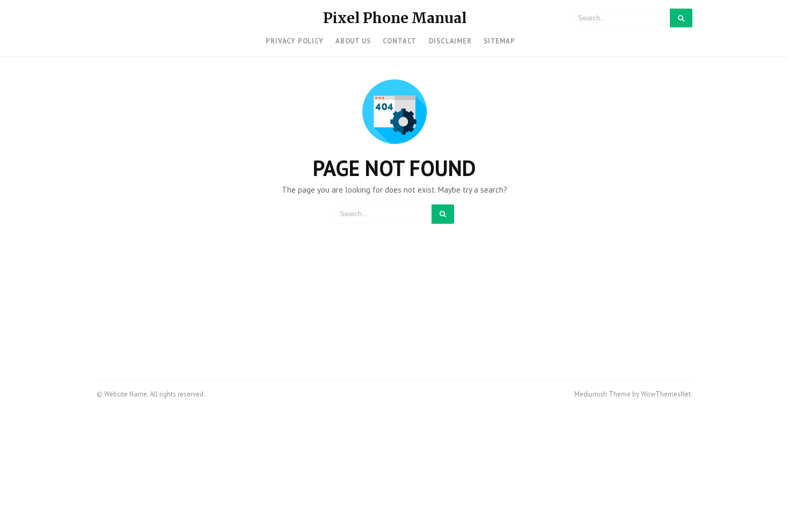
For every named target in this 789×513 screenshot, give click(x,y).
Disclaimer (450, 41)
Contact (400, 41)
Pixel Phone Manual (394, 18)
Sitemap (499, 41)
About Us (352, 41)
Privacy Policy (294, 41)
